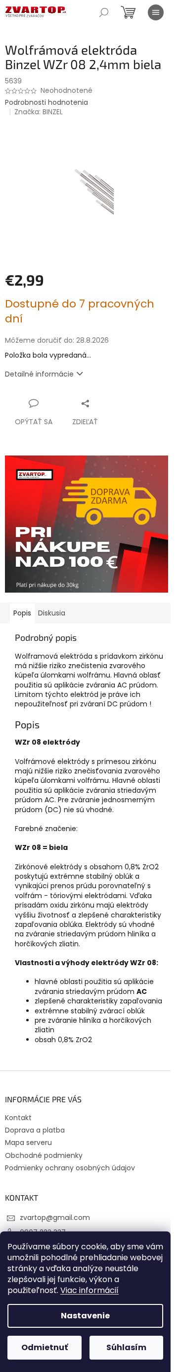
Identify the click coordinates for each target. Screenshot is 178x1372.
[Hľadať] (104, 12)
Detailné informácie (39, 374)
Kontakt (18, 1118)
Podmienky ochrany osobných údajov (70, 1168)
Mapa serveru (28, 1142)
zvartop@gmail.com (55, 1217)
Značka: (38, 112)
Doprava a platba (35, 1130)
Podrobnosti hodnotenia (46, 102)
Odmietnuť (44, 1347)
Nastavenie (85, 1315)
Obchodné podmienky (44, 1155)
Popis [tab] (22, 613)
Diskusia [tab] (51, 613)
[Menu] (156, 12)
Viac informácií (89, 1290)
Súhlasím (126, 1347)
